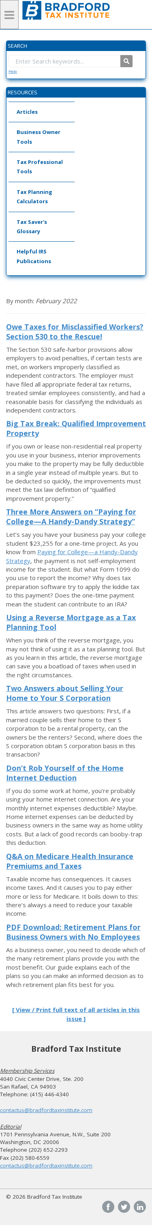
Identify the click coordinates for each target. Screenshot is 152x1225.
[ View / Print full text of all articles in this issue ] (76, 1014)
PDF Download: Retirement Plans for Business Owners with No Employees (73, 932)
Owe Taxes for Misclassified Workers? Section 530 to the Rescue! (74, 331)
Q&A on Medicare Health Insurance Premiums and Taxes (69, 861)
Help (13, 71)
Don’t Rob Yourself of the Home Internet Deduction (65, 773)
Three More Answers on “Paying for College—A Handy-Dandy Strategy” (71, 516)
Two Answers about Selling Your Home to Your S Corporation (64, 693)
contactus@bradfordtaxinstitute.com (46, 1110)
